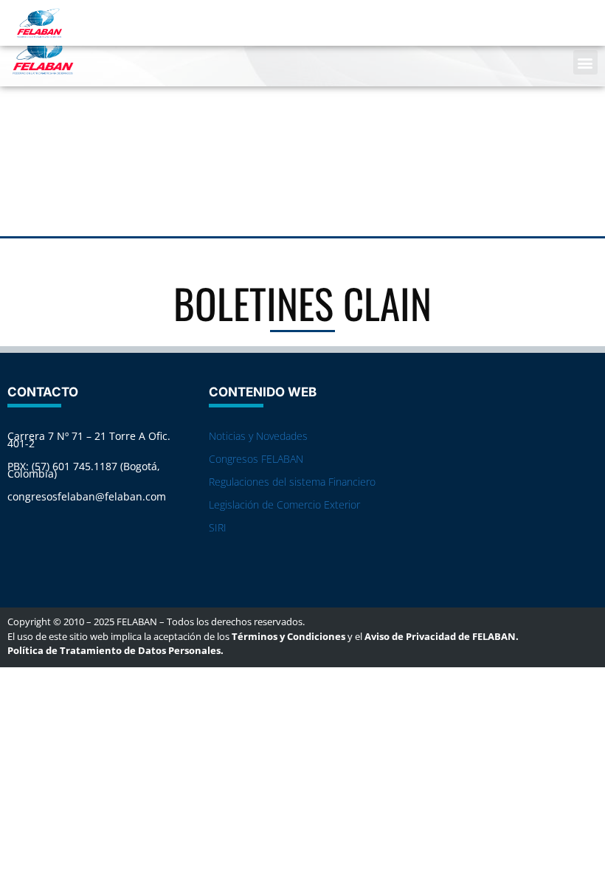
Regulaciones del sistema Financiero (292, 482)
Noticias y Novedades (258, 436)
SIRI (218, 527)
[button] (585, 62)
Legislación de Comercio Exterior (284, 505)
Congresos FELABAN (256, 459)
